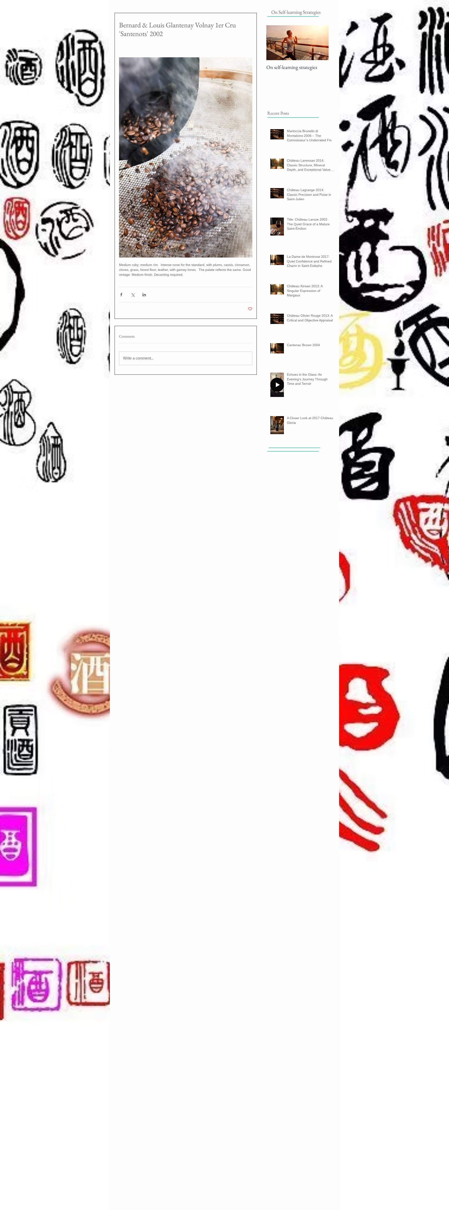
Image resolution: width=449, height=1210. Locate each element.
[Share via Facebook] (121, 294)
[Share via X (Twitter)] (132, 294)
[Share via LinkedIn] (144, 294)
